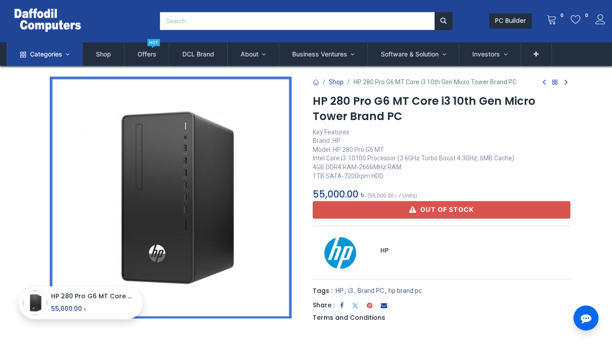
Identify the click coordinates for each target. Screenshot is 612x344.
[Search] (444, 21)
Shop (336, 82)
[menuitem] (103, 54)
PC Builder (510, 20)
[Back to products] (555, 82)
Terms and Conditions (349, 317)
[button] (536, 54)
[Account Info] (600, 20)
